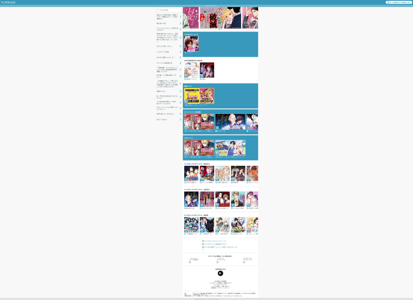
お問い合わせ (225, 286)
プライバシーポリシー (223, 288)
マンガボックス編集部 (216, 283)
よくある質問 (216, 286)
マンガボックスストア (220, 284)
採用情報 (223, 281)
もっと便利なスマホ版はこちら (400, 2)
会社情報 (217, 281)
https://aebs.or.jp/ (228, 296)
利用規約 (213, 288)
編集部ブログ (227, 283)
